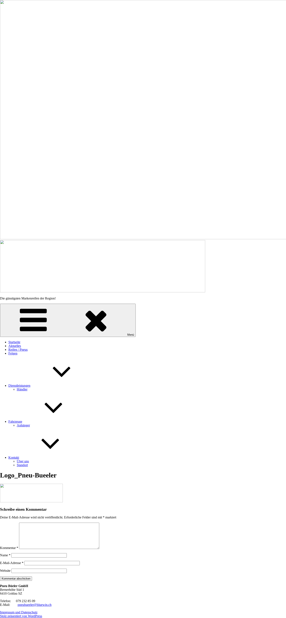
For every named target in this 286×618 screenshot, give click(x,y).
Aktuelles (14, 346)
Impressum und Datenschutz (18, 612)
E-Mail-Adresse (11, 563)
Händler (22, 389)
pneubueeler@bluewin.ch (35, 604)
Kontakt (13, 457)
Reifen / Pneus (18, 349)
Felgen (12, 353)
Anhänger (23, 425)
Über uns (23, 461)
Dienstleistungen (19, 385)
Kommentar (9, 548)
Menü (130, 334)
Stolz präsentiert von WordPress (21, 616)
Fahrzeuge (15, 421)
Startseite (14, 342)
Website (5, 570)
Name (5, 555)
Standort (22, 465)
